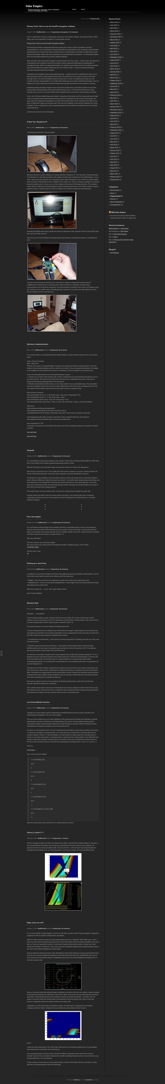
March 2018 (114, 69)
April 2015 (113, 101)
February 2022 (115, 34)
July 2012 (113, 156)
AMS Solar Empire (118, 212)
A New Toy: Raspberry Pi (37, 122)
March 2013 (114, 147)
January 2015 (114, 107)
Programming (55, 32)
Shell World (124, 228)
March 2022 (114, 31)
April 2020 (113, 48)
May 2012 (113, 162)
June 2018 (113, 66)
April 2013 (113, 145)
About (83, 9)
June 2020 (113, 45)
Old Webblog (114, 253)
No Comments (74, 32)
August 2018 (114, 60)
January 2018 (114, 72)
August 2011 (114, 168)
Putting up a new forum (36, 563)
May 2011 (113, 171)
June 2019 (113, 54)
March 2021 (114, 40)
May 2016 (113, 89)
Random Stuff (32, 603)
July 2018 (113, 63)
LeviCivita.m (31, 750)
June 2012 (113, 159)
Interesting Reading (120, 234)
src (28, 553)
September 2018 (115, 57)
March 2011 (114, 174)
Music (112, 193)
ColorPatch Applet (33, 547)
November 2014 (115, 110)
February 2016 (115, 95)
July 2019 (113, 51)
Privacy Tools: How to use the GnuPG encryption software (51, 26)
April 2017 (113, 75)
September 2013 (115, 130)
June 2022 (113, 25)
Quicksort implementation (37, 344)
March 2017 (114, 78)
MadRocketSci (41, 32)
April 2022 (113, 28)
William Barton (113, 228)
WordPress (77, 1079)
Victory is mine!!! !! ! (35, 832)
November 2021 (115, 37)
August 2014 (114, 115)
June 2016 (113, 86)
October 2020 (114, 42)
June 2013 (113, 139)
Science (113, 199)
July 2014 (113, 118)
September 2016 (115, 83)
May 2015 (113, 98)
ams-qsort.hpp (31, 432)
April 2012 (113, 165)
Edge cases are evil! (35, 923)
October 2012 (114, 153)
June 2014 (113, 121)
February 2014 (115, 127)
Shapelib (30, 450)
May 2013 (113, 142)
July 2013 (113, 136)
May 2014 (113, 124)
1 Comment (65, 838)
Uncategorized (64, 32)
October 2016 (114, 80)
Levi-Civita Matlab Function (38, 702)
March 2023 (114, 22)
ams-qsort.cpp (31, 436)
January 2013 (114, 150)
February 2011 (115, 177)
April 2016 (113, 92)
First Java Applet (34, 517)
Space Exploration (116, 202)
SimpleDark (89, 1079)
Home (74, 9)
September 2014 (115, 112)
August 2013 (114, 133)
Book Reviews (115, 190)
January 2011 (114, 179)
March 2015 (114, 104)
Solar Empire (34, 6)
